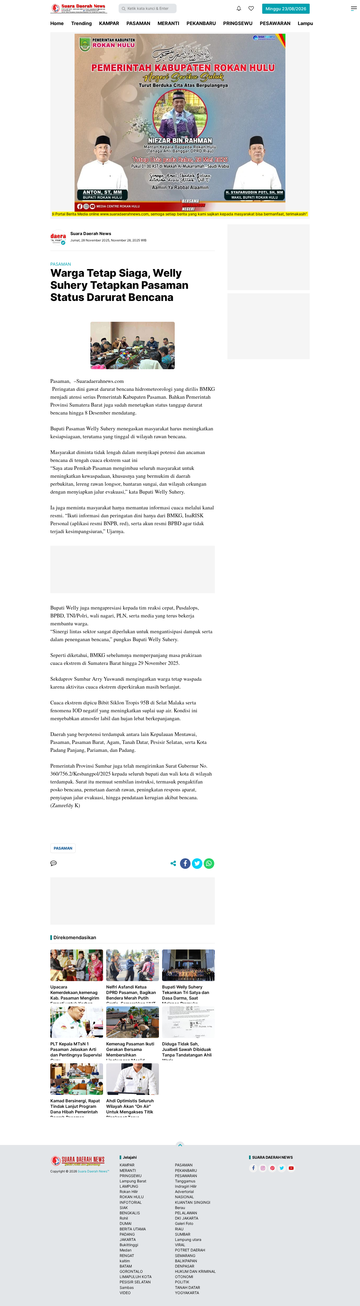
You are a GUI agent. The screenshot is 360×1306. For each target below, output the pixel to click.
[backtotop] (180, 1146)
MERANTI (168, 23)
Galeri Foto (184, 1223)
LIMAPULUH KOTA (136, 1276)
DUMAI (126, 1223)
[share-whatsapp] (209, 863)
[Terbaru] (238, 8)
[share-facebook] (185, 863)
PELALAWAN (186, 1213)
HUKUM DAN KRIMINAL (195, 1271)
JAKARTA (128, 1239)
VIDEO (125, 1292)
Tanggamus (185, 1181)
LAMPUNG (129, 1186)
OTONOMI (184, 1276)
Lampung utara (188, 1239)
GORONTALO (131, 1271)
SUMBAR (182, 1234)
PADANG (127, 1234)
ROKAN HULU (132, 1197)
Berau (180, 1207)
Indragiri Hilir (186, 1186)
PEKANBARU (201, 23)
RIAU (179, 1229)
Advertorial (184, 1191)
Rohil (124, 1218)
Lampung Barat (133, 1181)
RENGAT (127, 1255)
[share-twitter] (197, 863)
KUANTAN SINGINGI (192, 1202)
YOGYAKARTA (187, 1292)
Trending (81, 23)
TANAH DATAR (187, 1287)
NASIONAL (184, 1197)
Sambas (127, 1287)
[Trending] (251, 8)
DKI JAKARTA (186, 1218)
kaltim (125, 1261)
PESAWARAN (275, 23)
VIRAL (180, 1244)
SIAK (124, 1207)
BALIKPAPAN (186, 1261)
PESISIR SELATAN (135, 1282)
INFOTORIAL (131, 1202)
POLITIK (182, 1282)
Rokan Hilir (129, 1191)
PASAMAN (138, 23)
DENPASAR (184, 1266)
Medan (126, 1250)
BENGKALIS (130, 1213)
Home (57, 23)
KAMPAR (109, 23)
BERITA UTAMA (133, 1229)
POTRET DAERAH (190, 1250)
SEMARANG (185, 1255)
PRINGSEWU (237, 23)
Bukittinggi (129, 1244)
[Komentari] (53, 863)
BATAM (126, 1266)
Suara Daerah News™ (93, 1171)
